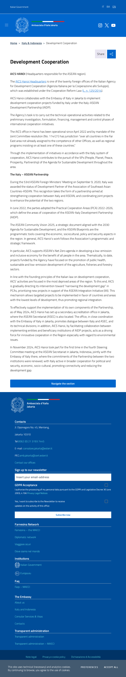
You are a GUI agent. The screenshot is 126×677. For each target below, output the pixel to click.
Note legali (31, 657)
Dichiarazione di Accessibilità (85, 657)
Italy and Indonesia (25, 609)
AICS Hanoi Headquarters (30, 81)
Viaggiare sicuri (23, 544)
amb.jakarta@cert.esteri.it (34, 455)
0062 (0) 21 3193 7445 (31, 441)
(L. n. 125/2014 (92, 90)
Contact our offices (25, 463)
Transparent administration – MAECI (34, 644)
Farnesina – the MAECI (27, 530)
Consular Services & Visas (29, 616)
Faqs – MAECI (22, 587)
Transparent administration (29, 636)
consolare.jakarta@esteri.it (37, 448)
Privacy (30, 493)
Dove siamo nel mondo (27, 551)
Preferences (89, 667)
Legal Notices (41, 493)
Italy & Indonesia (32, 43)
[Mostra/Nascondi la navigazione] (7, 25)
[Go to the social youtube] (112, 25)
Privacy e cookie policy (53, 657)
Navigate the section (63, 383)
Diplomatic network (25, 537)
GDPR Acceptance (26, 485)
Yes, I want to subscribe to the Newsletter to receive (40, 501)
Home (13, 43)
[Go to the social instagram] (99, 25)
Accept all (111, 667)
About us (19, 602)
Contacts (20, 623)
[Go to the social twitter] (106, 25)
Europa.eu (25, 573)
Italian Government (19, 7)
